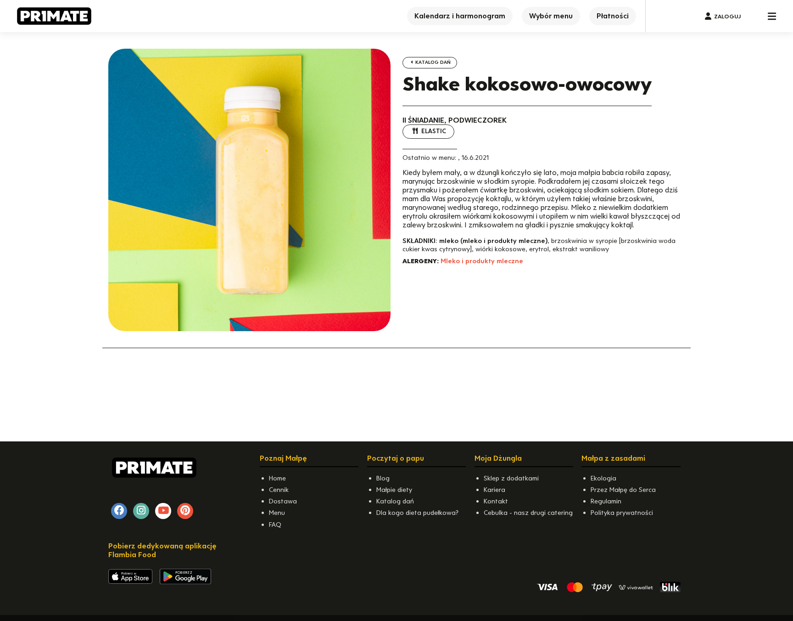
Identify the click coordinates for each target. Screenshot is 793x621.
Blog (383, 478)
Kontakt (496, 501)
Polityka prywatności (622, 512)
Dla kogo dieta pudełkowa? (417, 512)
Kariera (494, 490)
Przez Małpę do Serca (623, 490)
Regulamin (606, 501)
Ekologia (603, 478)
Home (277, 478)
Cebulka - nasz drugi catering (528, 512)
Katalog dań (432, 62)
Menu (277, 512)
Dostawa (283, 501)
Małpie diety (394, 490)
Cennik (279, 490)
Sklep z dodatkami (511, 478)
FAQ (275, 524)
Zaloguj (727, 16)
